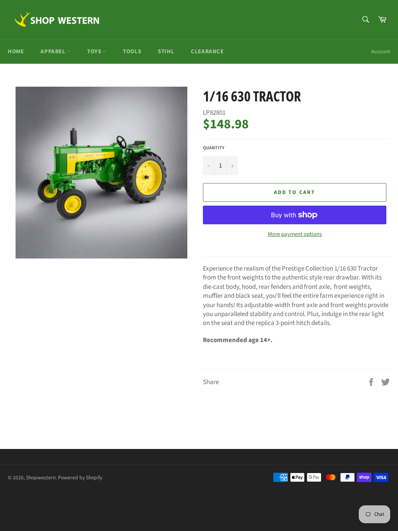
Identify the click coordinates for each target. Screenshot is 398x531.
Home (16, 51)
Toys (95, 51)
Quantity (213, 148)
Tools (132, 51)
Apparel (53, 51)
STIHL (166, 51)
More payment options (295, 234)
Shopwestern (41, 477)
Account (380, 52)
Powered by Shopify (80, 477)
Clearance (207, 51)
